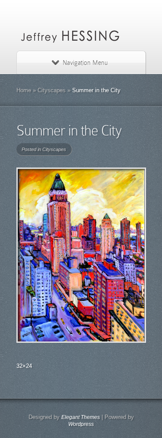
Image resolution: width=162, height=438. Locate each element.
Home (23, 90)
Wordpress (81, 424)
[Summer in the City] (81, 255)
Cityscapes (52, 90)
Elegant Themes (80, 417)
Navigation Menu (85, 62)
